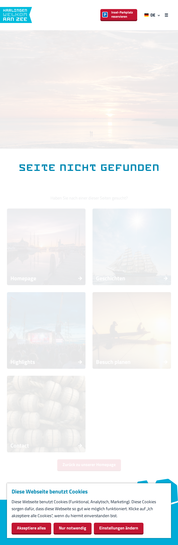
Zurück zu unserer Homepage (89, 464)
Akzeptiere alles (31, 528)
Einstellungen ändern (118, 528)
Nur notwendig (72, 528)
